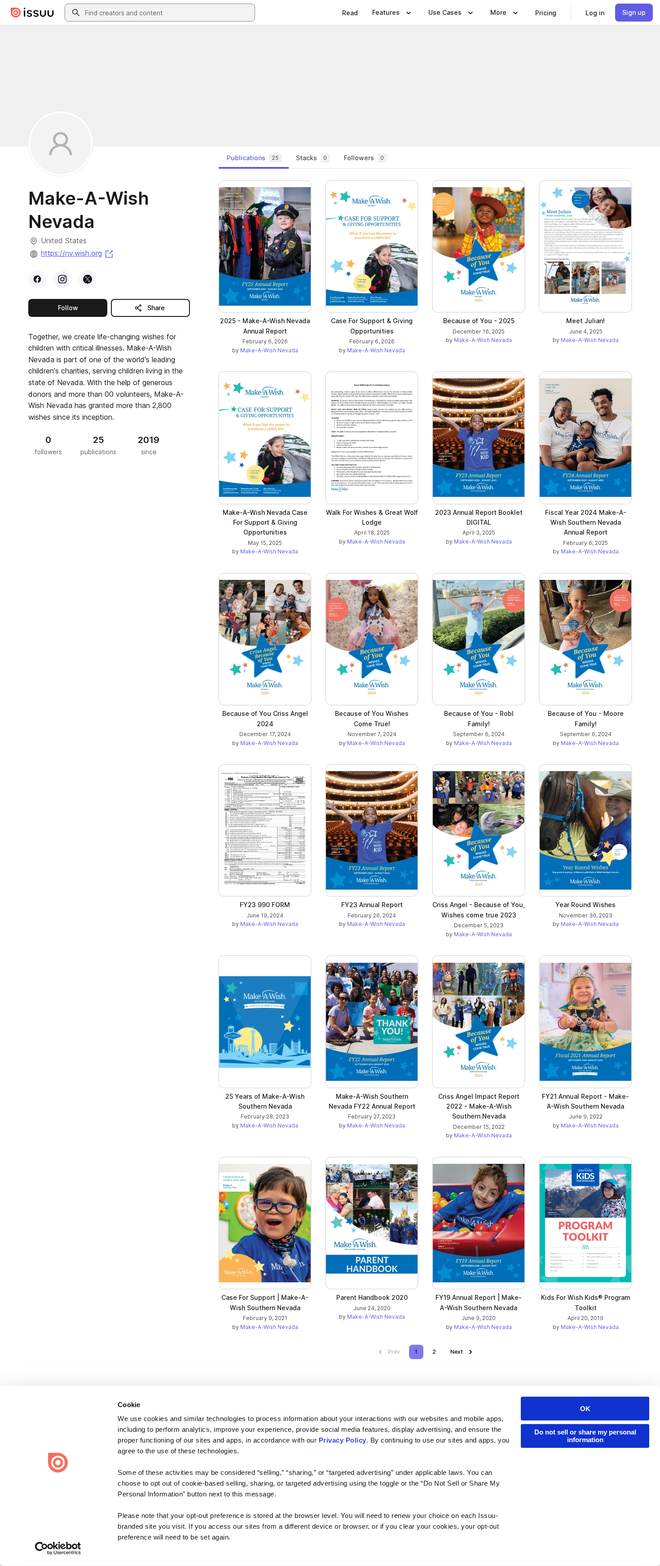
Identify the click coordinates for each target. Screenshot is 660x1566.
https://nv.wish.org (77, 253)
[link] (350, 13)
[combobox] (168, 12)
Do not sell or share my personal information (585, 1435)
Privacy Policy (342, 1440)
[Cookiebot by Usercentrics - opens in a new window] (58, 1548)
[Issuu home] (32, 13)
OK (585, 1408)
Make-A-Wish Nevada (269, 350)
